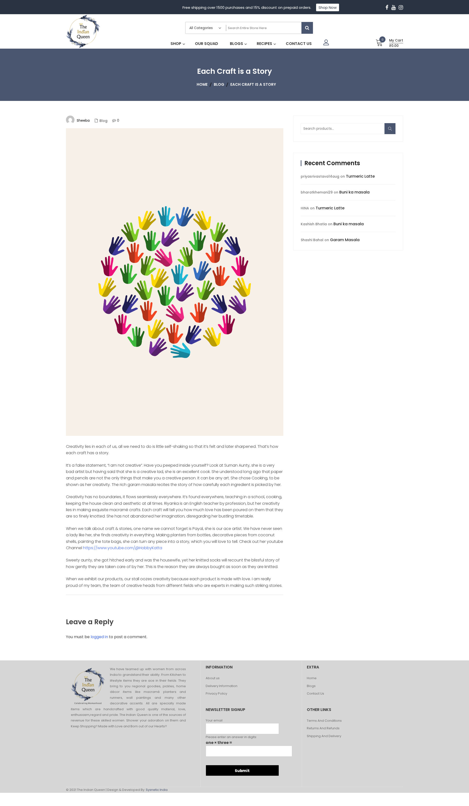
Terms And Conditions (324, 721)
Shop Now (328, 7)
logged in (99, 637)
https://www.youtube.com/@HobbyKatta (122, 548)
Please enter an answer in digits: (231, 737)
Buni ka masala (354, 192)
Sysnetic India (157, 789)
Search (391, 131)
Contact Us (315, 694)
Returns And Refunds (323, 728)
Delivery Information (221, 686)
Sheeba (83, 120)
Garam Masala (345, 240)
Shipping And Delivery (324, 736)
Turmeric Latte (360, 176)
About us (213, 678)
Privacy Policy (216, 694)
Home (312, 678)
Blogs (311, 686)
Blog (103, 120)
